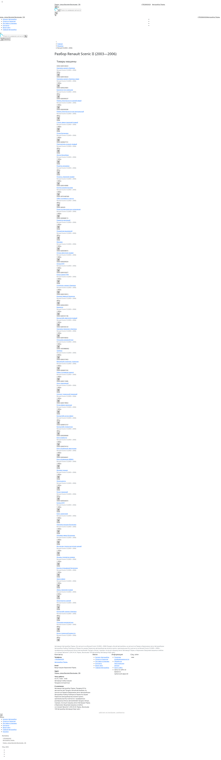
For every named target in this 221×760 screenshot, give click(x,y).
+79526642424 (146, 4)
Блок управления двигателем (66, 448)
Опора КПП (60, 264)
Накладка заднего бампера (66, 68)
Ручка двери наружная (64, 405)
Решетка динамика (63, 166)
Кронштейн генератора (65, 427)
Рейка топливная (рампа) (65, 372)
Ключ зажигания (62, 514)
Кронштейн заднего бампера (66, 611)
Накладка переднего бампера (67, 329)
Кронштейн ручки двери (65, 416)
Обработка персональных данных (119, 663)
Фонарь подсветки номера (66, 557)
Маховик (60, 242)
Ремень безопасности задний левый (69, 101)
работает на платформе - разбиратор (111, 712)
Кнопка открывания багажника (67, 568)
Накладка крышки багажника (66, 525)
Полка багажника (62, 133)
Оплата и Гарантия (9, 21)
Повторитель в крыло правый (67, 144)
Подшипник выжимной (64, 231)
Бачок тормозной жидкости (66, 633)
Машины (60, 46)
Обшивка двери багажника (66, 535)
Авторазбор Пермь (158, 4)
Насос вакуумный (62, 383)
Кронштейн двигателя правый (67, 318)
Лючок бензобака (63, 155)
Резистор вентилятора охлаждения (69, 209)
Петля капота (61, 481)
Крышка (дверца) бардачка (66, 296)
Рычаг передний (62, 492)
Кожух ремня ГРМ (63, 275)
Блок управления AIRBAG (65, 459)
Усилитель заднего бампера (66, 285)
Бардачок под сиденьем (65, 90)
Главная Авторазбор (10, 30)
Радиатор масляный (63, 220)
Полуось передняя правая (65, 177)
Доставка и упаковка (10, 23)
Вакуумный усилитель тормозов (67, 361)
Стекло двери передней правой (67, 122)
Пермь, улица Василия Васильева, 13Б (67, 4)
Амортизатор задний (64, 601)
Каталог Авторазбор (10, 19)
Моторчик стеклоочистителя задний (69, 546)
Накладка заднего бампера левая (68, 79)
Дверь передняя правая (65, 590)
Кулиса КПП (61, 503)
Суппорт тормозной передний (67, 394)
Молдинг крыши (62, 470)
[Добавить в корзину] (58, 74)
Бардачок (60, 307)
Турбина (59, 351)
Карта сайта (118, 668)
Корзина (6, 732)
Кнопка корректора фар (65, 188)
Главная (60, 44)
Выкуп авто (6, 27)
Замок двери (61, 579)
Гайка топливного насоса (65, 198)
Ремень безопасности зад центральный (70, 111)
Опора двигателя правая (65, 253)
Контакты (6, 25)
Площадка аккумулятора (65, 340)
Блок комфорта (62, 438)
